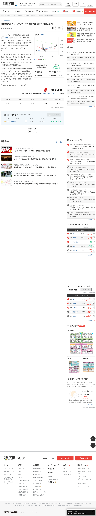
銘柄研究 (30, 11)
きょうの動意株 (18, 15)
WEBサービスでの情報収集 (40, 504)
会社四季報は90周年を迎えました (28, 5)
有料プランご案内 (90, 11)
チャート (75, 5)
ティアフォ (76, 233)
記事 (18, 11)
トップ (7, 11)
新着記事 (9, 15)
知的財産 (69, 504)
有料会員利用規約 (62, 505)
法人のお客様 (84, 458)
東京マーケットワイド (51, 93)
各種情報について (59, 107)
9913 (42, 35)
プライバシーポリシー (57, 504)
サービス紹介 (17, 504)
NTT (74, 299)
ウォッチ (83, 5)
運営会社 (7, 504)
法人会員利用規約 (76, 505)
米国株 (67, 11)
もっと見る (59, 142)
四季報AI (78, 11)
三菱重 (74, 316)
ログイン (90, 5)
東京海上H (75, 238)
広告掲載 (26, 504)
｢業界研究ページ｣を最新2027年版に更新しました (29, 3)
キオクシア (76, 246)
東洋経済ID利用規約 (49, 505)
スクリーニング (43, 11)
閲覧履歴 (68, 5)
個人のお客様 (65, 458)
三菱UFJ (75, 307)
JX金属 (75, 250)
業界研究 (55, 11)
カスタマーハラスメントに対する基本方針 (27, 505)
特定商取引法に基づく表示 (83, 504)
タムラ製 (75, 242)
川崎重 (74, 303)
